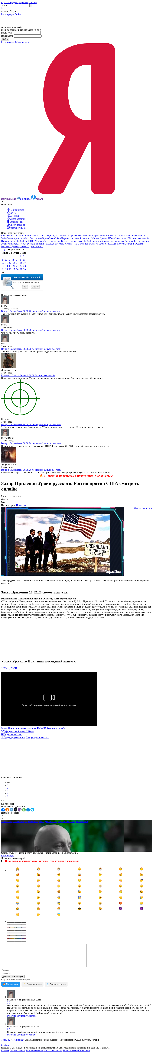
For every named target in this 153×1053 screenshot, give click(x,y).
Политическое (70, 1050)
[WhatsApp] (24, 809)
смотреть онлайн (33, 728)
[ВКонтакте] (3, 809)
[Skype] (32, 809)
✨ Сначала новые (32, 984)
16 (24, 262)
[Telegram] (11, 809)
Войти (18, 14)
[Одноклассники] (7, 809)
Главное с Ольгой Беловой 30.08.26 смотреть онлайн (28, 375)
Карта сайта (84, 1050)
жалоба (32, 1016)
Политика (21, 505)
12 (10, 262)
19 (10, 266)
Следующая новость (36, 737)
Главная (5, 1050)
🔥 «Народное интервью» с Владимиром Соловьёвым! (76, 475)
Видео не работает (13, 734)
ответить (11, 1016)
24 (3, 269)
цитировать (23, 1016)
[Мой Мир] (28, 809)
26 (10, 269)
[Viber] (20, 809)
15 (21, 262)
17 (3, 266)
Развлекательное (34, 1050)
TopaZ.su (5, 1039)
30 (24, 269)
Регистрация (7, 14)
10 (3, 262)
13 (14, 262)
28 (17, 269)
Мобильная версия (52, 1050)
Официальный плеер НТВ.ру (19, 731)
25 (6, 269)
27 (14, 269)
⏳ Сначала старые (56, 984)
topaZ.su (5, 1045)
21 (17, 266)
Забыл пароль (22, 42)
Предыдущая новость (14, 737)
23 (24, 266)
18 (6, 266)
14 (17, 262)
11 (6, 262)
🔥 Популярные (11, 984)
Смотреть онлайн (143, 508)
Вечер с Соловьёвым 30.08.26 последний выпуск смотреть (31, 311)
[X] (15, 809)
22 (21, 266)
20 (14, 266)
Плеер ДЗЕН (10, 668)
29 (21, 269)
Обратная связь (17, 1050)
